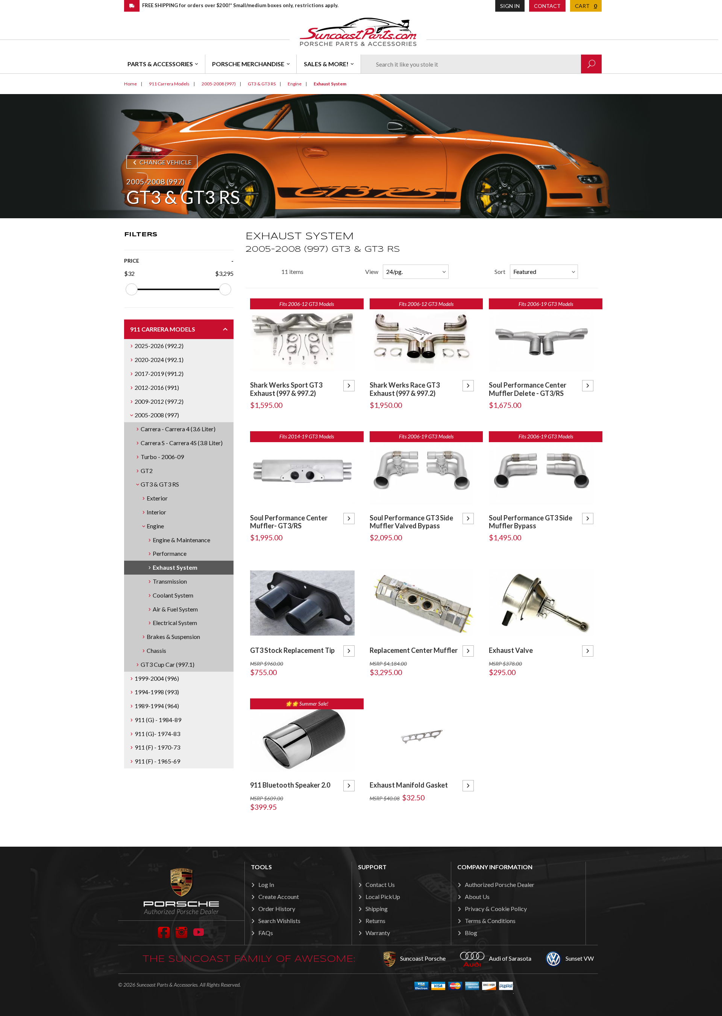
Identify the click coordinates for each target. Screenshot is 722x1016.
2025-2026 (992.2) (159, 345)
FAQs (265, 932)
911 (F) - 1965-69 (157, 761)
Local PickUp (383, 896)
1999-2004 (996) (157, 678)
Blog (471, 932)
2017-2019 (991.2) (159, 373)
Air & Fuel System (175, 609)
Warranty (378, 932)
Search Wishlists (279, 920)
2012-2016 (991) (157, 387)
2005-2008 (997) (157, 414)
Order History (276, 908)
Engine (155, 525)
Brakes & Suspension (173, 636)
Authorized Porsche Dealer (499, 884)
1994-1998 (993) (157, 691)
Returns (375, 920)
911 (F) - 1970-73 (157, 747)
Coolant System (173, 595)
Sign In (510, 6)
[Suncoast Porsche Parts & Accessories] (358, 31)
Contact (547, 6)
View (371, 271)
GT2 (147, 470)
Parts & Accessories (160, 63)
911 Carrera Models (162, 329)
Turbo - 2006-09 (162, 456)
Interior (156, 512)
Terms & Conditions (490, 920)
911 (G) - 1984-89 (158, 719)
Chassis (156, 650)
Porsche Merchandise (248, 63)
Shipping (377, 908)
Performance (170, 553)
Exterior (157, 498)
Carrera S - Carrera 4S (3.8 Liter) (182, 442)
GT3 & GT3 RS (160, 484)
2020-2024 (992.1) (159, 359)
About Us (477, 896)
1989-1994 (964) (157, 705)
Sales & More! (326, 63)
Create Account (278, 896)
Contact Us (380, 884)
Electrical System (175, 622)
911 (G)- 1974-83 (157, 733)
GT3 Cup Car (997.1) (167, 664)
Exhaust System (175, 567)
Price (131, 260)
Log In (266, 884)
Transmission (170, 581)
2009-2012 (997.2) (159, 401)
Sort (499, 271)
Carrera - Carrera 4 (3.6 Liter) (178, 428)
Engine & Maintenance (181, 539)
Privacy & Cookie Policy (496, 908)
